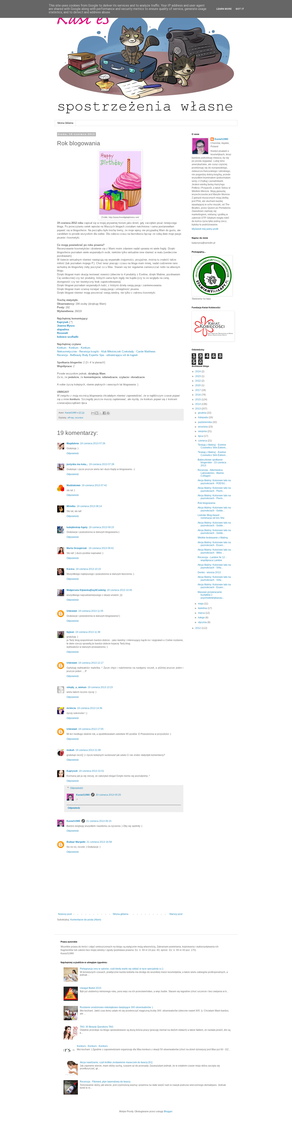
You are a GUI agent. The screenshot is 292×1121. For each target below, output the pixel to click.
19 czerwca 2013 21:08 (88, 750)
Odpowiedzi (76, 788)
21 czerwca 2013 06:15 (98, 821)
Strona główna (120, 914)
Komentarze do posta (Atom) (85, 919)
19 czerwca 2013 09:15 (101, 527)
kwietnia (203, 608)
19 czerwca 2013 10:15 (88, 569)
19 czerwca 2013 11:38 (87, 632)
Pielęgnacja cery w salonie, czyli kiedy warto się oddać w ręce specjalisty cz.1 (121, 968)
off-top (71, 417)
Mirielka (71, 506)
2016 (198, 394)
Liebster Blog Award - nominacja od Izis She (211, 516)
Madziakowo (73, 485)
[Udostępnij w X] (100, 413)
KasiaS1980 (83, 794)
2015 (198, 399)
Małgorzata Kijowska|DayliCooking (86, 590)
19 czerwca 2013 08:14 (89, 506)
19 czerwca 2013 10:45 (119, 590)
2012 (198, 628)
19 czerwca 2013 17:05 (90, 729)
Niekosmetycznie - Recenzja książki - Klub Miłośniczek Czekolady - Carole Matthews (106, 351)
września (203, 426)
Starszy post (175, 914)
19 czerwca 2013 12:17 (90, 662)
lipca (201, 436)
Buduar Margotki (76, 842)
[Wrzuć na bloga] (97, 413)
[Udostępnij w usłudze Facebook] (104, 413)
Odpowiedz (73, 453)
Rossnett (62, 333)
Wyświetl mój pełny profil (205, 229)
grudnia (202, 412)
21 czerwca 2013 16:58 (99, 842)
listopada (203, 417)
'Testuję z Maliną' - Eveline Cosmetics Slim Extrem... (212, 446)
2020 (198, 385)
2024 (198, 371)
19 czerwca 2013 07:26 (92, 443)
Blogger (168, 1111)
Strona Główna (65, 123)
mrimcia (71, 708)
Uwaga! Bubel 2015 (90, 988)
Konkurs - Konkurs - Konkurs (73, 347)
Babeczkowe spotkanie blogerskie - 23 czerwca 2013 (212, 462)
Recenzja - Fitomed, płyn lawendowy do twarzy (105, 1081)
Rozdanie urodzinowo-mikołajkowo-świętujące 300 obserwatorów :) (116, 1007)
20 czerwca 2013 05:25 (108, 794)
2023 (198, 376)
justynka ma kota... (77, 464)
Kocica (70, 569)
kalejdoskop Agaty (77, 527)
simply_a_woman (76, 687)
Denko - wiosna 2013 (209, 572)
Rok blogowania (206, 503)
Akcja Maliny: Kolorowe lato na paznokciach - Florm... (214, 489)
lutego (201, 617)
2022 (198, 380)
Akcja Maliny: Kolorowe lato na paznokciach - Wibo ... (214, 551)
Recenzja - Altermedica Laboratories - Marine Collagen (211, 473)
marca (201, 613)
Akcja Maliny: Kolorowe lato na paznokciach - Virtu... (214, 566)
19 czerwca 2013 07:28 (101, 464)
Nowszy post (65, 914)
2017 (198, 390)
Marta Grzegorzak (77, 548)
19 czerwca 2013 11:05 (90, 611)
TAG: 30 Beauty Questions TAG (96, 1026)
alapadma (63, 329)
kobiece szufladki (67, 336)
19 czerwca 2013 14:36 (89, 708)
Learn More (224, 9)
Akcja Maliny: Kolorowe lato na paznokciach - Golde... (214, 509)
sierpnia (202, 431)
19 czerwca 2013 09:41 (101, 548)
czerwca (203, 440)
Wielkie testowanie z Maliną (213, 537)
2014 (198, 404)
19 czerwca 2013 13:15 (100, 687)
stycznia (202, 622)
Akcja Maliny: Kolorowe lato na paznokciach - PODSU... (214, 482)
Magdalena (73, 443)
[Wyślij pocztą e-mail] (93, 413)
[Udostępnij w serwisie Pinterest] (108, 413)
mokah (70, 750)
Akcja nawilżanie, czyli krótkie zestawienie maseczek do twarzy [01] (116, 1062)
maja (201, 603)
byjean (70, 632)
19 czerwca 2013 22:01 (91, 771)
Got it (240, 9)
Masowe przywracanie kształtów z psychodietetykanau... (211, 595)
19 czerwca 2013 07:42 (94, 485)
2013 (198, 408)
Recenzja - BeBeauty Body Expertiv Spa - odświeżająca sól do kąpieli (97, 355)
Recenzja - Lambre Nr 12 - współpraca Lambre (212, 558)
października (205, 422)
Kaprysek (62, 322)
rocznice (79, 417)
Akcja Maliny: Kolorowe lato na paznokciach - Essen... (214, 544)
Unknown (72, 611)
